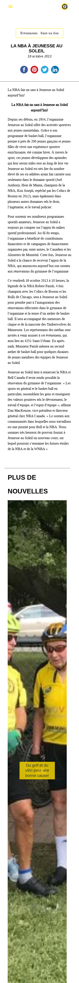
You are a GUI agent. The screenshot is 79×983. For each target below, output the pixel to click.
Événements (29, 33)
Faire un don (50, 33)
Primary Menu (10, 6)
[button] (62, 805)
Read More (25, 801)
